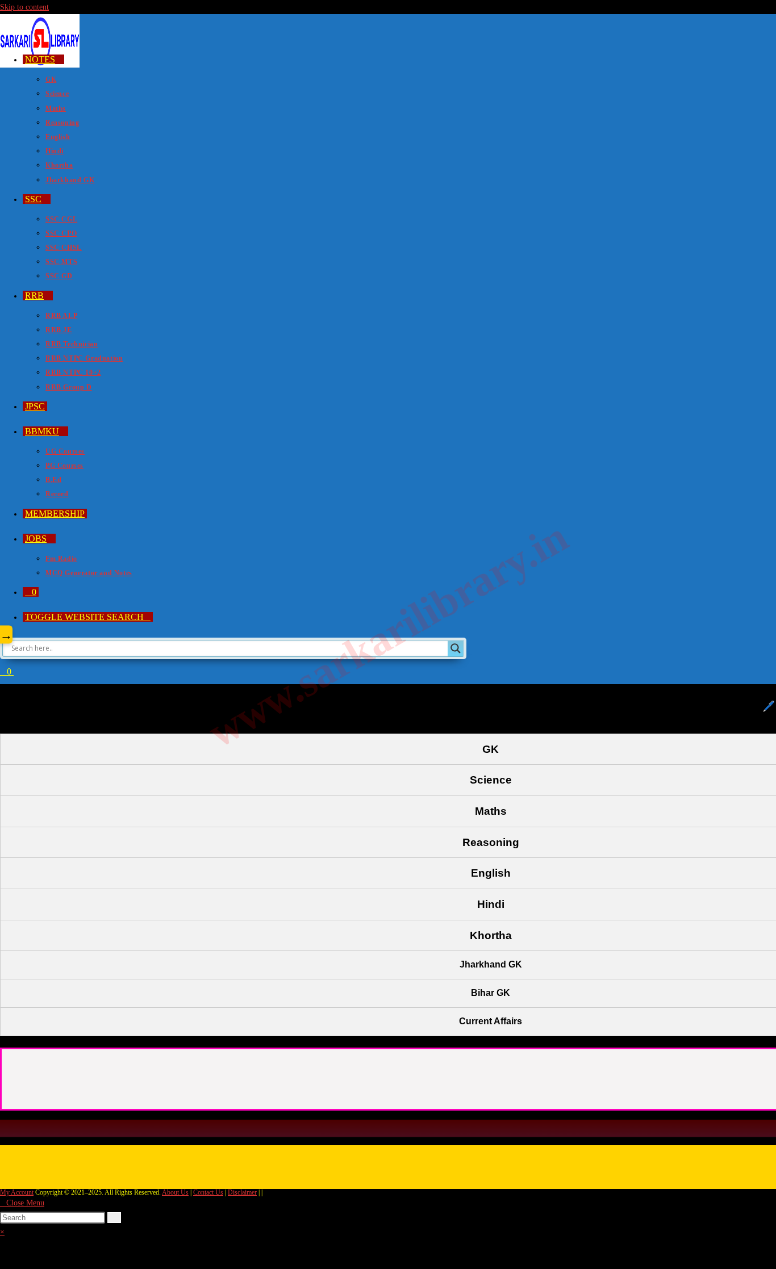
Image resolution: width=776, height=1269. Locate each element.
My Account (17, 1192)
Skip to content (24, 7)
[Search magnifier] (456, 648)
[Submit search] (114, 1217)
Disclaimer (242, 1192)
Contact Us (208, 1192)
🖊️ (768, 706)
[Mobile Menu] (17, 671)
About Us (175, 1192)
